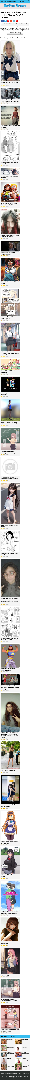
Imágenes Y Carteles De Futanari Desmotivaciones (10, 805)
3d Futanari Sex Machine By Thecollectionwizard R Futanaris (9, 477)
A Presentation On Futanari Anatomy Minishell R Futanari (9, 999)
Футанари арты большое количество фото (8, 669)
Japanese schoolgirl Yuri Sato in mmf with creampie (10, 1054)
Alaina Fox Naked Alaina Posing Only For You (10, 1067)
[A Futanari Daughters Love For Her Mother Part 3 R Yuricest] (10, 161)
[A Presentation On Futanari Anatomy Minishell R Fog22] (10, 450)
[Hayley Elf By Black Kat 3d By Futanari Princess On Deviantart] (10, 421)
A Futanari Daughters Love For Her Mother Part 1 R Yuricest (9, 639)
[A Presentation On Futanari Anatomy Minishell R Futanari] (10, 997)
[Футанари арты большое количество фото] (10, 667)
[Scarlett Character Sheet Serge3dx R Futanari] (10, 124)
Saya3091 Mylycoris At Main (8, 975)
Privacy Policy (25, 1073)
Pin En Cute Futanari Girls (8, 770)
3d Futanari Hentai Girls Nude (19, 38)
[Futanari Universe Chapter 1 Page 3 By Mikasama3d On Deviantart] (10, 98)
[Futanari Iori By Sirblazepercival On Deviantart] (10, 840)
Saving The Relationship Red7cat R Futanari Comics (10, 1030)
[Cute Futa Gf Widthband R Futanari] (10, 873)
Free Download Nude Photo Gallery (14, 1)
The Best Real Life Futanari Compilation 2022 (8, 253)
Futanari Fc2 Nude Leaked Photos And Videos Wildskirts (10, 235)
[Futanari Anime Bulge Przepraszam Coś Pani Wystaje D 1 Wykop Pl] (10, 350)
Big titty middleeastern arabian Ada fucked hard (25, 1054)
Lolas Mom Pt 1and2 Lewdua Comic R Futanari (9, 317)
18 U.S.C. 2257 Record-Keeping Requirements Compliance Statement (15, 1077)
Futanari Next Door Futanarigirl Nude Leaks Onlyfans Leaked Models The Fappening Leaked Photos (9, 601)
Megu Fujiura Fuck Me (25, 1040)
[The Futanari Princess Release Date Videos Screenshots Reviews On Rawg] (10, 684)
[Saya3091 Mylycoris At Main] (10, 973)
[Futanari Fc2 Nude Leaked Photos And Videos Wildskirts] (10, 233)
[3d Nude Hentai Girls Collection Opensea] (10, 174)
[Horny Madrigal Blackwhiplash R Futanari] (10, 280)
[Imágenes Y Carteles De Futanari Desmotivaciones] (10, 803)
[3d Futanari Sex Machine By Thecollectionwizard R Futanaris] (10, 475)
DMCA (20, 1073)
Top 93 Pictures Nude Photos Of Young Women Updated (9, 204)
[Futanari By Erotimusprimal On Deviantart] (10, 391)
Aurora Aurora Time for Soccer (10, 1046)
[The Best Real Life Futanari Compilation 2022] (10, 251)
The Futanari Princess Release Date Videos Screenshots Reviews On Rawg (10, 687)
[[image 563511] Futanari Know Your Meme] (10, 551)
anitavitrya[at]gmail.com (7, 31)
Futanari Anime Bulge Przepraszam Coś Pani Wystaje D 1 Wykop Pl (10, 353)
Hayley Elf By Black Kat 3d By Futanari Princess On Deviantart (9, 423)
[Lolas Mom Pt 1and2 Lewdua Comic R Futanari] (10, 315)
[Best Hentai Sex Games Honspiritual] (10, 940)
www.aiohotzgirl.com (5, 1073)
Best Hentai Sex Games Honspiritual (7, 942)
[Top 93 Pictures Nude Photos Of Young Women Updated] (10, 202)
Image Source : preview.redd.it (15, 33)
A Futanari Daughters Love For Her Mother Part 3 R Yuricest (9, 163)
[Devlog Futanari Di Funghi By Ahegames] (10, 369)
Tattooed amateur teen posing (10, 1060)
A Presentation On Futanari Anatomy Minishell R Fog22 (8, 452)
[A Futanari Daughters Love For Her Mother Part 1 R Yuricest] (10, 637)
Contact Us (15, 1075)
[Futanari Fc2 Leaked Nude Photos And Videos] (10, 81)
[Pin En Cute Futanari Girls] (10, 769)
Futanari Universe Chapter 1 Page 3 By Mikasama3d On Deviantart (10, 100)
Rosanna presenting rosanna (24, 1047)
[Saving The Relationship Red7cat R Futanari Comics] (10, 1028)
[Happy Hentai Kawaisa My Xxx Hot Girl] (10, 523)
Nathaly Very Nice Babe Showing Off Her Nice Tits (10, 1041)
